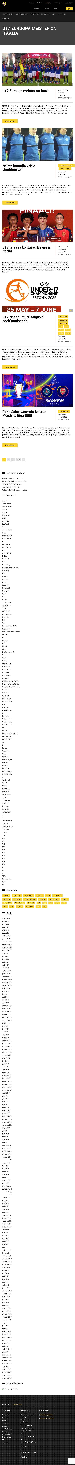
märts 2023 (5, 1038)
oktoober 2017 (6, 1227)
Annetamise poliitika (47, 1418)
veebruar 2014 (6, 1331)
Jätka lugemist (10, 121)
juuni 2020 (5, 1134)
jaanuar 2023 (6, 1043)
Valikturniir (29, 906)
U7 (3, 867)
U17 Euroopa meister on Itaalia (26, 91)
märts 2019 (5, 1177)
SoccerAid (5, 791)
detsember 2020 (7, 1116)
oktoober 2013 (6, 1340)
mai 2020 (5, 1136)
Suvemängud (6, 812)
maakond (7, 899)
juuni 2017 (5, 1238)
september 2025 (7, 950)
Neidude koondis (7, 725)
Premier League (7, 759)
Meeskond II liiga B (21, 14)
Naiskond (68, 3)
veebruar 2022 (6, 1075)
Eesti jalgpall (6, 544)
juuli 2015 (5, 1299)
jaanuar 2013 (6, 1352)
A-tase (4, 501)
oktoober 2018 (6, 1192)
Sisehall (4, 786)
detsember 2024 (7, 976)
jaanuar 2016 (6, 1288)
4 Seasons (5, 1443)
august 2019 (6, 1163)
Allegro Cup (5, 1423)
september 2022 (7, 1055)
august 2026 (6, 918)
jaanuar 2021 (6, 1113)
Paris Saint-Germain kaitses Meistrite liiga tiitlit (24, 414)
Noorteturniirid (6, 739)
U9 (3, 873)
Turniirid (46, 9)
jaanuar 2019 (6, 1183)
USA (3, 885)
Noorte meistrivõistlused (9, 733)
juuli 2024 (5, 991)
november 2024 (7, 979)
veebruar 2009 (6, 1375)
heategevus (16, 895)
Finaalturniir (63, 317)
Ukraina (19, 906)
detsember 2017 (7, 1221)
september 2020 (7, 1125)
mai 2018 (5, 1206)
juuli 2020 (5, 1131)
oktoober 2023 (6, 1017)
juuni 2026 (5, 924)
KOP (3, 643)
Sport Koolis (6, 800)
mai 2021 (5, 1102)
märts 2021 (5, 1107)
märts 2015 (5, 1305)
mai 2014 (5, 1328)
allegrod (6, 895)
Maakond (5, 678)
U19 (3, 864)
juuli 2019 (5, 1166)
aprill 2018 (5, 1209)
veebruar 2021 (6, 1110)
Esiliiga (4, 562)
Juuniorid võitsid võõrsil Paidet (11, 484)
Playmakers (6, 751)
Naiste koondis (65, 169)
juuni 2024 (5, 994)
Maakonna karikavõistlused (11, 684)
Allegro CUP (6, 515)
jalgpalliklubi (29, 895)
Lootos (55, 9)
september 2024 (7, 985)
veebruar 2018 (6, 1215)
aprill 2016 (5, 1279)
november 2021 (7, 1084)
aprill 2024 (5, 1000)
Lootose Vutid (6, 669)
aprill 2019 (5, 1174)
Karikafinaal (6, 611)
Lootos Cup (6, 1415)
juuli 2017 (5, 1235)
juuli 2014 (5, 1326)
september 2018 (7, 1195)
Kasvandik (5, 617)
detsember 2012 (7, 1355)
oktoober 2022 (6, 1052)
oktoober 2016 (6, 1262)
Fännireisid (5, 570)
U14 (3, 850)
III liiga (4, 597)
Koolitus (5, 637)
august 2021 (6, 1093)
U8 (3, 870)
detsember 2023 (7, 1011)
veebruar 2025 (6, 971)
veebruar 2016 (6, 1285)
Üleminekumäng (7, 879)
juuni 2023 (5, 1029)
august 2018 (6, 1198)
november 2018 (7, 1189)
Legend (4, 661)
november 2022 (7, 1049)
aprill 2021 (5, 1104)
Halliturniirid (6, 585)
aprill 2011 (5, 1366)
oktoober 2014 (6, 1317)
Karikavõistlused (7, 614)
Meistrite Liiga (64, 411)
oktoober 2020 (6, 1122)
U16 (3, 855)
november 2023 (7, 1014)
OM (3, 742)
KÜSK (4, 649)
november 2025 (7, 944)
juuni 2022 (5, 1064)
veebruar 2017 (6, 1250)
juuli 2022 (5, 1061)
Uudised (47, 3)
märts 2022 (5, 1072)
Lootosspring (6, 675)
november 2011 (7, 1360)
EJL (3, 550)
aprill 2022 (5, 1070)
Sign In (69, 9)
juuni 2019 (5, 1168)
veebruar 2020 (6, 1145)
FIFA (3, 573)
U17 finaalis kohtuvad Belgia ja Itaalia (26, 249)
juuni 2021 (5, 1099)
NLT (3, 727)
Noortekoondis (7, 736)
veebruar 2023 (6, 1040)
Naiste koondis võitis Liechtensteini (18, 168)
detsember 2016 (7, 1256)
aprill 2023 (5, 1035)
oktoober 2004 (6, 1378)
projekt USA (7, 903)
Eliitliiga (4, 556)
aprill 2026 (5, 930)
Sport (4, 797)
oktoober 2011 (6, 1363)
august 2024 (6, 988)
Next (18, 459)
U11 (3, 841)
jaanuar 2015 (6, 1311)
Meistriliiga (5, 695)
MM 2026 (5, 707)
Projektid (5, 765)
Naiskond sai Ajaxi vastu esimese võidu (14, 481)
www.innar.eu (18, 1404)
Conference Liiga (7, 530)
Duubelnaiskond (7, 538)
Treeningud (45, 14)
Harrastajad (6, 588)
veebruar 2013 (6, 1349)
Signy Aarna (6, 783)
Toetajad (5, 19)
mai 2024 (5, 997)
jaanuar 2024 (6, 1008)
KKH (3, 620)
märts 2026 (5, 933)
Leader (4, 658)
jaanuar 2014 (6, 1334)
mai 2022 (5, 1067)
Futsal (4, 582)
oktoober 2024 (6, 982)
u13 (5, 906)
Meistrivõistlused (7, 701)
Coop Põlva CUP (7, 535)
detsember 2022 (7, 1046)
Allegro (4, 512)
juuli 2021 (5, 1096)
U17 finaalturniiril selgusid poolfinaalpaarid (23, 319)
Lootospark (62, 14)
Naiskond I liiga (7, 14)
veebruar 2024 (6, 1006)
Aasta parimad (7, 503)
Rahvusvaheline (7, 774)
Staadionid (5, 803)
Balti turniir (5, 521)
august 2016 (6, 1267)
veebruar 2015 (6, 1308)
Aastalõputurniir (7, 506)
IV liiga (4, 599)
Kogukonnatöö (7, 629)
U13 (3, 847)
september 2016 (7, 1264)
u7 (39, 903)
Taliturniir (5, 818)
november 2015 (7, 1291)
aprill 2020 (5, 1139)
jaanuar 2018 (6, 1218)
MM (3, 704)
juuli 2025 (5, 956)
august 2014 (6, 1323)
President (5, 762)
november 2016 (7, 1259)
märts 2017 (5, 1247)
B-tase (4, 518)
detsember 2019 (7, 1151)
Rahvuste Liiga (6, 771)
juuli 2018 (5, 1200)
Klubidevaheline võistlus (9, 626)
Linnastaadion (6, 663)
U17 (60, 327)
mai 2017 (5, 1241)
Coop (4, 533)
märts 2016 (5, 1282)
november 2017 (7, 1224)
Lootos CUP (34, 14)
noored (64, 899)
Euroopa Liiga (6, 565)
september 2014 (7, 1320)
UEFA (61, 330)
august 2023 (6, 1023)
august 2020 (6, 1128)
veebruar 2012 (6, 1358)
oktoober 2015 (6, 1294)
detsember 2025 (7, 942)
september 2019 (7, 1160)
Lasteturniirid (6, 655)
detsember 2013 (7, 1337)
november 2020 (7, 1119)
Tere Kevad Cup (7, 821)
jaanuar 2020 (6, 1148)
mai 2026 (5, 927)
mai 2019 (5, 1171)
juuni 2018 (5, 1203)
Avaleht (31, 3)
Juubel (4, 608)
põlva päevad (19, 903)
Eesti (3, 541)
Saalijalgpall (6, 780)
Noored (36, 9)
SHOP (53, 14)
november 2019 (7, 1154)
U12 (3, 844)
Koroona (5, 646)
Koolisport (5, 634)
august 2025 (6, 953)
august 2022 (6, 1058)
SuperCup (5, 806)
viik (38, 906)
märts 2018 (5, 1212)
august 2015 (6, 1296)
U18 (3, 861)
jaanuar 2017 (6, 1253)
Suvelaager (5, 809)
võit (44, 906)
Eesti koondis (6, 547)
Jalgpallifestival (7, 602)
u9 (51, 903)
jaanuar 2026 (6, 939)
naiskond (42, 899)
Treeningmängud (7, 826)
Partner (4, 748)
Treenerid (31, 903)
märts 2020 (5, 1142)
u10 (57, 903)
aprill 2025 (5, 965)
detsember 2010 (7, 1372)
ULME (4, 882)
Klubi (38, 3)
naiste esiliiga (54, 899)
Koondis (5, 640)
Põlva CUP (5, 757)
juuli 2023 (5, 1026)
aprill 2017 (5, 1244)
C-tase (4, 527)
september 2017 (7, 1230)
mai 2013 (5, 1346)
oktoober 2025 (6, 947)
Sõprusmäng (6, 794)
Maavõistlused (6, 1437)
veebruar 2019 (6, 1180)
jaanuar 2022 (6, 1078)
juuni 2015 (5, 1302)
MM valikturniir (6, 710)
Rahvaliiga (5, 768)
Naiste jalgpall (6, 719)
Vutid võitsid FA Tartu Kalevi (10, 487)
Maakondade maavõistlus (10, 681)
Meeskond (57, 3)
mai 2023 (5, 1032)
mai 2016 (5, 1276)
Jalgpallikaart (6, 605)
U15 (3, 853)
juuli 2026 (5, 921)
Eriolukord (5, 559)
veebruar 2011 (6, 1369)
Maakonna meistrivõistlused (11, 687)
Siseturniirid (6, 789)
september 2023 (7, 1020)
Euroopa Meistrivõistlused (10, 567)
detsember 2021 (7, 1081)
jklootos (63, 93)
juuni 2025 (5, 959)
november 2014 (7, 1314)
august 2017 (6, 1232)
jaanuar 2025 (6, 974)
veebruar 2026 (6, 936)
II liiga (4, 594)
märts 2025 (5, 968)
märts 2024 (5, 1003)
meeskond (17, 899)
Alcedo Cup (5, 509)
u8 (45, 903)
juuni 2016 (5, 1273)
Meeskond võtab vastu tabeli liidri (12, 478)
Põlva (4, 754)
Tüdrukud (5, 832)
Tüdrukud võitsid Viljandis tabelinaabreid (14, 490)
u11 (64, 903)
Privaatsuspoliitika (46, 1415)
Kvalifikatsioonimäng (66, 165)
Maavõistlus (6, 690)
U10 (3, 838)
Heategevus (6, 591)
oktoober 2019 (6, 1157)
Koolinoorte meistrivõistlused (11, 631)
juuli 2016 (5, 1270)
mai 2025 (5, 962)
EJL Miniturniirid (7, 553)
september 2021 (7, 1090)
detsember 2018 (7, 1186)
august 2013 (6, 1343)
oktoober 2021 (6, 1087)
